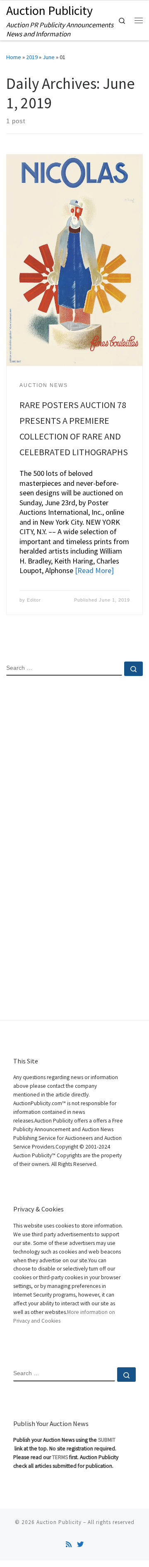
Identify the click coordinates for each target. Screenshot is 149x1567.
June (49, 57)
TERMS (60, 1457)
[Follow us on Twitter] (80, 1544)
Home (13, 57)
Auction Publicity (59, 1522)
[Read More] (94, 570)
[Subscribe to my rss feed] (69, 1544)
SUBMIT (106, 1439)
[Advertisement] (74, 766)
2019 (32, 57)
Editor (34, 599)
